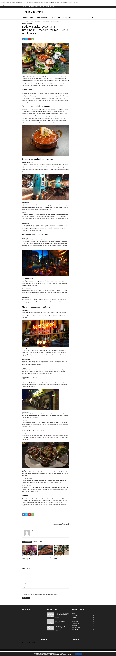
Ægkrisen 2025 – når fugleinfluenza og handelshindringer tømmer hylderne (60, 523)
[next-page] (25, 562)
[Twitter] (26, 39)
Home (23, 21)
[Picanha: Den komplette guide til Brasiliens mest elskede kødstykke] (45, 550)
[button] (92, 17)
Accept (78, 654)
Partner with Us (81, 649)
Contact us (92, 649)
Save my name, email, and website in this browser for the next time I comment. (41, 594)
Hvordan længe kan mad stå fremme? (30, 523)
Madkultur (47, 6)
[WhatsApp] (32, 39)
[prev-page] (23, 562)
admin (24, 36)
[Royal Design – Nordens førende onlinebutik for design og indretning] (50, 628)
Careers (87, 649)
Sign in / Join (24, 6)
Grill (43, 6)
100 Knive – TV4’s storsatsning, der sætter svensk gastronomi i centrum (62, 614)
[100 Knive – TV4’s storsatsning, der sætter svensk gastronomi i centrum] (50, 614)
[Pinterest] (29, 39)
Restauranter (29, 23)
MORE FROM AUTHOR (37, 541)
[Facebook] (23, 39)
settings (69, 654)
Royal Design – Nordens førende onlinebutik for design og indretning (61, 628)
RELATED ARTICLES (27, 541)
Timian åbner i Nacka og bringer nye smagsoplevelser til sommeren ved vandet (61, 557)
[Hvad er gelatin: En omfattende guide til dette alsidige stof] (50, 621)
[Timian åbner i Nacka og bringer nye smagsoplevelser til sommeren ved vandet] (61, 550)
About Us (75, 649)
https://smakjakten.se (35, 532)
